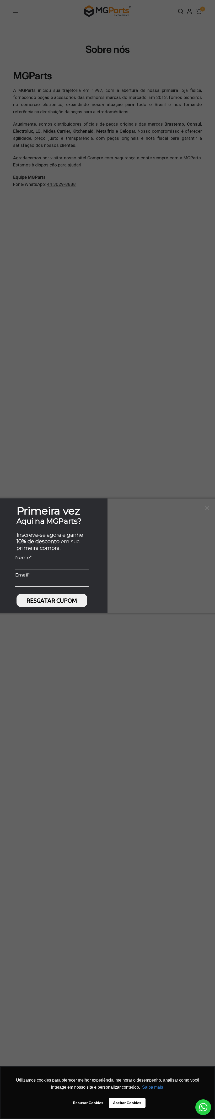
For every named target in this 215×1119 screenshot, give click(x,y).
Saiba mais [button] (152, 1087)
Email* (22, 574)
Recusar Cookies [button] (88, 1103)
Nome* (23, 557)
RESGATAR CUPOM (51, 600)
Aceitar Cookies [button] (127, 1103)
